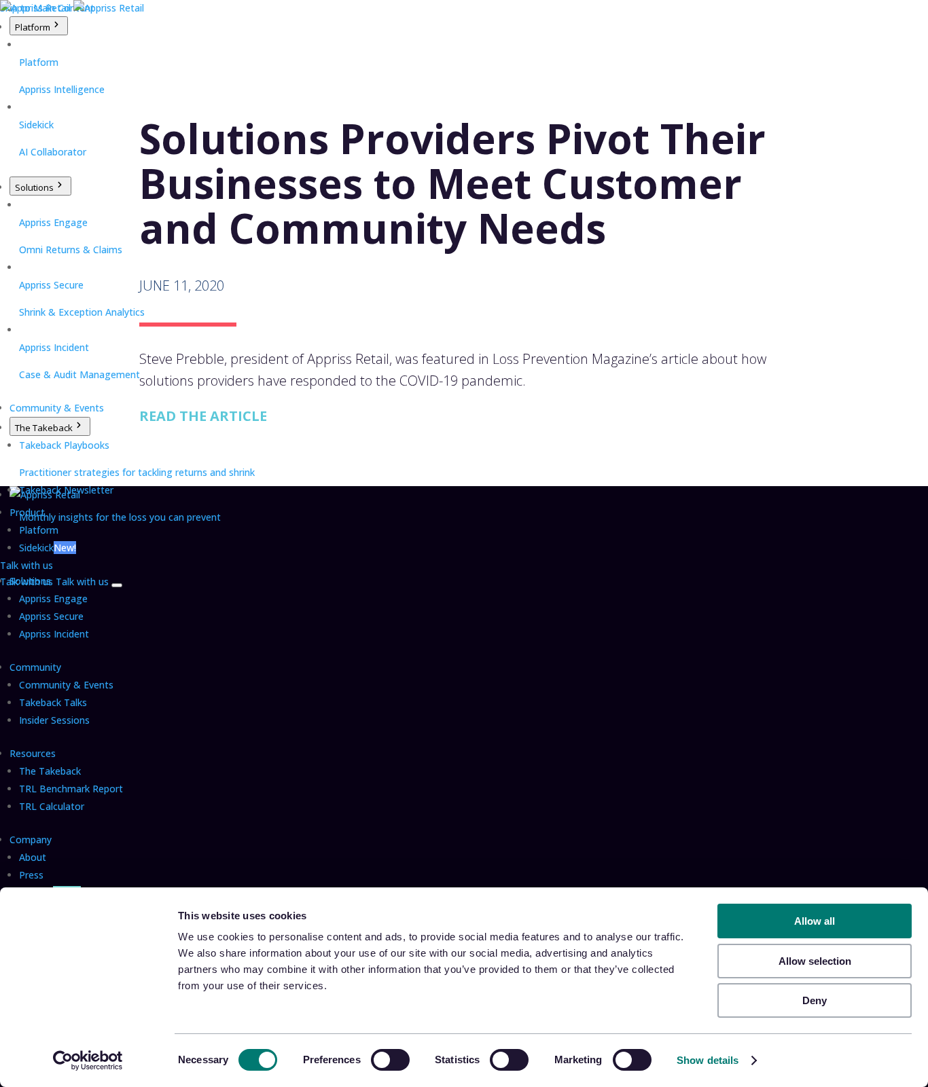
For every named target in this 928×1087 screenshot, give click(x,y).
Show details (707, 1060)
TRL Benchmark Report (71, 788)
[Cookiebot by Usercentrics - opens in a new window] (88, 1060)
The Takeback (44, 428)
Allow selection (815, 961)
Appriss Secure (51, 616)
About (32, 857)
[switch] (390, 1060)
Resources (33, 753)
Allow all (814, 921)
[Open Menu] (116, 585)
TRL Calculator (51, 806)
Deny (814, 1000)
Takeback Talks (53, 702)
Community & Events (57, 407)
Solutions (34, 187)
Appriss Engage (53, 598)
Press (31, 874)
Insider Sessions (54, 720)
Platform (32, 27)
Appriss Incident (54, 633)
